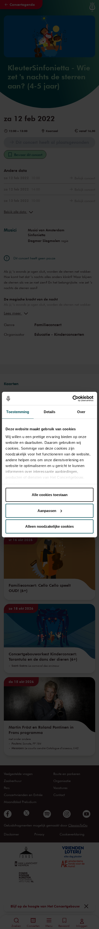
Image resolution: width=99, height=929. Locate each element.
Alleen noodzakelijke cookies (49, 526)
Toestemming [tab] (17, 412)
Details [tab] (50, 412)
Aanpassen (46, 510)
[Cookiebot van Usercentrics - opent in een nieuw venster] (72, 398)
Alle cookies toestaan (50, 495)
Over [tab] (81, 412)
